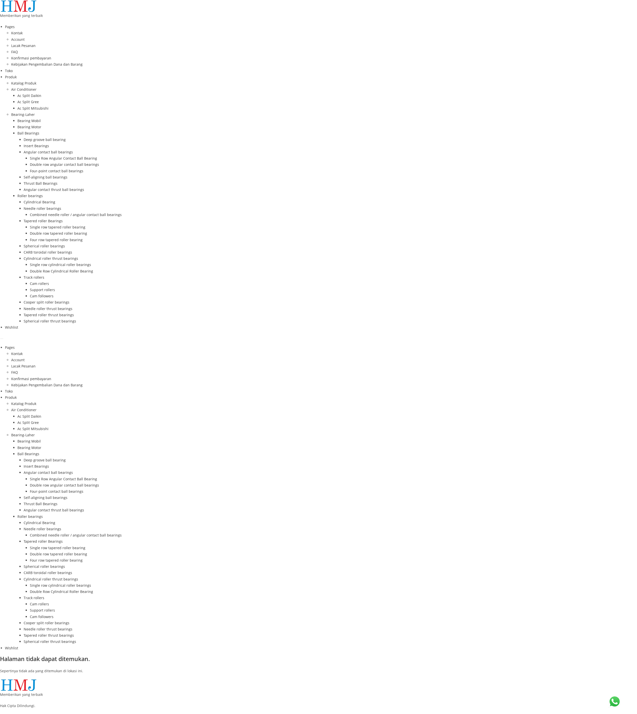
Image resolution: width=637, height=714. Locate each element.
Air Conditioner (24, 89)
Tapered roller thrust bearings (49, 314)
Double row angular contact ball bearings (64, 164)
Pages (10, 26)
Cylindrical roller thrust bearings (51, 258)
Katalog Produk (23, 83)
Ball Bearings (28, 133)
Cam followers (41, 296)
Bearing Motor (29, 127)
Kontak (17, 33)
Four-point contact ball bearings (56, 171)
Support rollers (42, 289)
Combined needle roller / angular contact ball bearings (76, 214)
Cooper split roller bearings (46, 302)
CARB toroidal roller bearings (48, 252)
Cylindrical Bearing (39, 202)
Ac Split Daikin (29, 95)
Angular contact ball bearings (48, 152)
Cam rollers (39, 283)
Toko (9, 70)
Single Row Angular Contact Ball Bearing (63, 158)
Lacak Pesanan (23, 45)
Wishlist (11, 327)
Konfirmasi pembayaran (31, 58)
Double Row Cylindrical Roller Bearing (61, 271)
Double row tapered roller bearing (58, 233)
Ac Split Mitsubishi (33, 108)
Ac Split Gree (28, 101)
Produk (11, 77)
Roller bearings (30, 195)
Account (18, 39)
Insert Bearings (36, 145)
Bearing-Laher (23, 114)
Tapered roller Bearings (43, 221)
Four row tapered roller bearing (56, 239)
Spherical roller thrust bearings (50, 321)
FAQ (14, 51)
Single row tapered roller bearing (57, 227)
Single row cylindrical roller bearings (60, 264)
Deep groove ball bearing (45, 139)
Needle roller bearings (42, 208)
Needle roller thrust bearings (48, 308)
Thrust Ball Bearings (40, 183)
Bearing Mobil (29, 120)
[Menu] (1, 338)
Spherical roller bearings (44, 246)
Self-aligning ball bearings (45, 177)
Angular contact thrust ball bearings (54, 189)
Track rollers (34, 277)
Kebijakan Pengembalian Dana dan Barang (47, 64)
